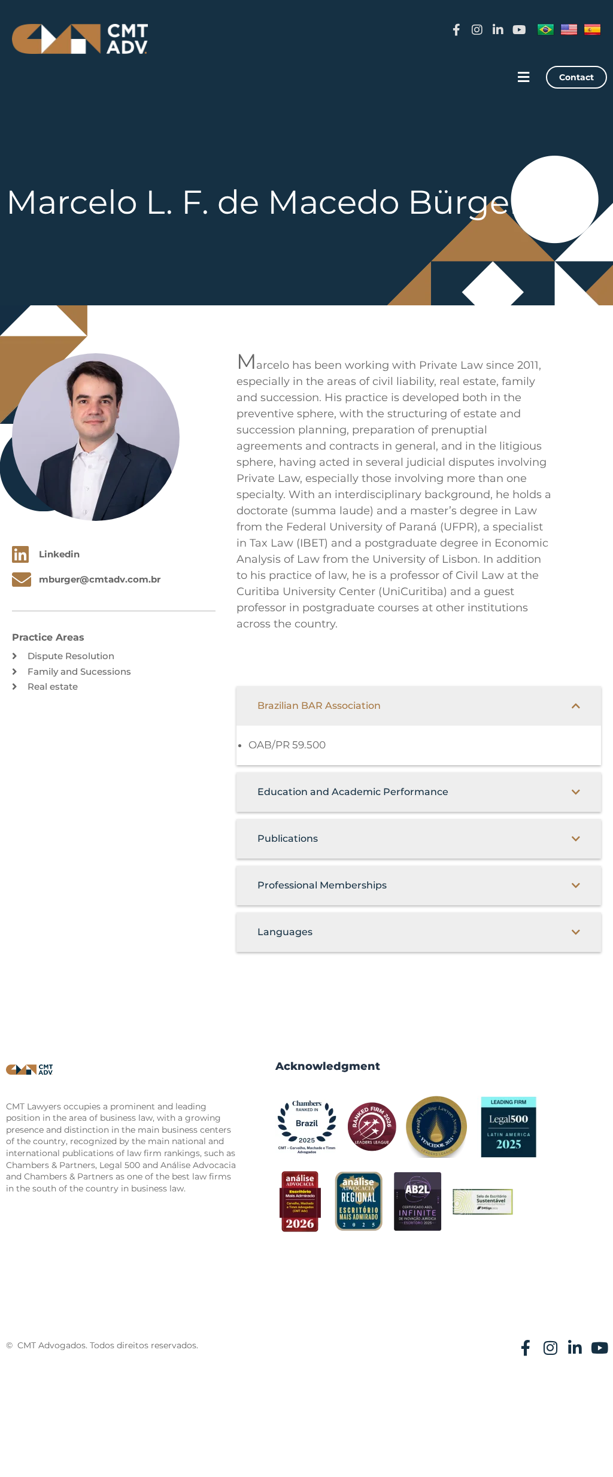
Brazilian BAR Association (319, 705)
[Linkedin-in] (498, 30)
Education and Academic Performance (352, 791)
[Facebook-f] (456, 30)
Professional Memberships (322, 885)
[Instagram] (477, 30)
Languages (284, 932)
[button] (524, 77)
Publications (287, 838)
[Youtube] (519, 30)
